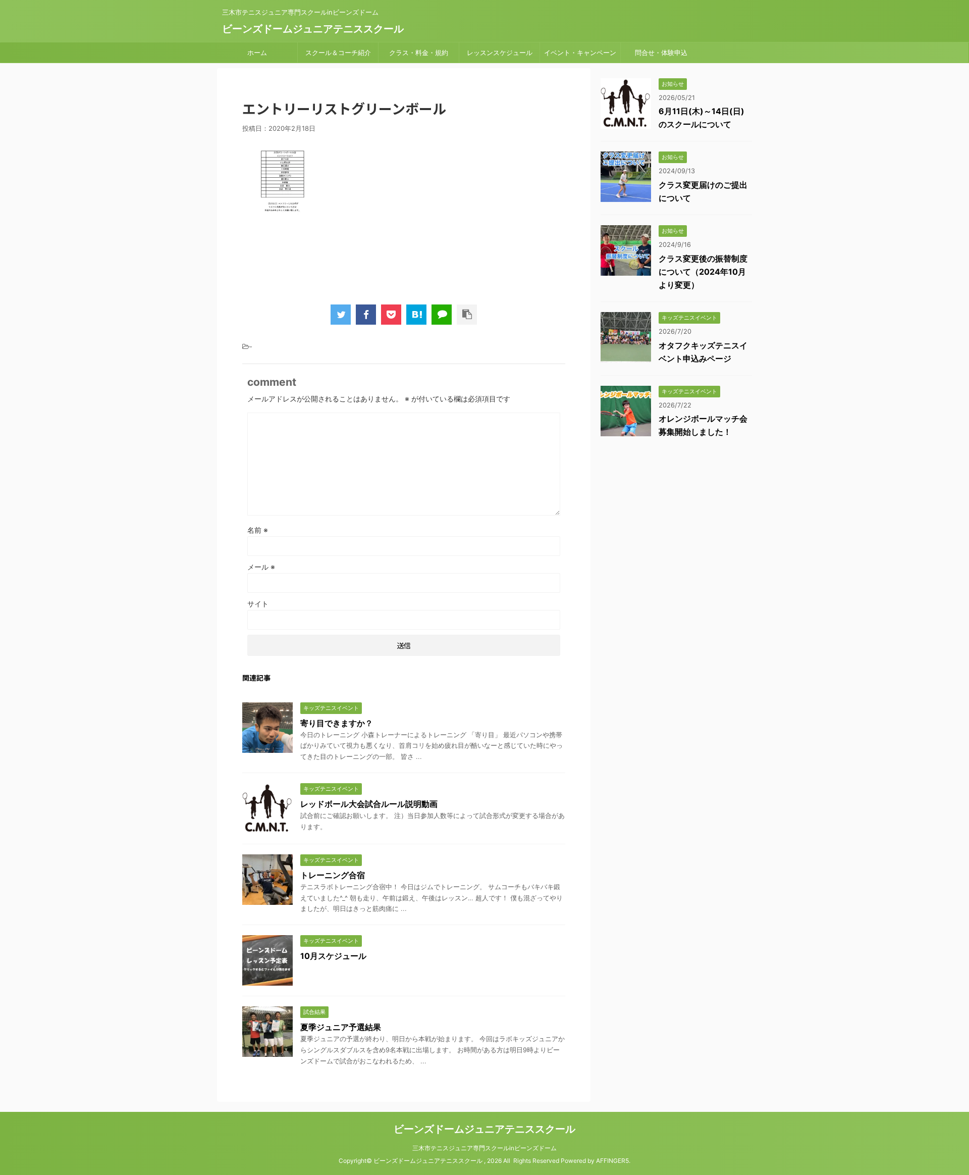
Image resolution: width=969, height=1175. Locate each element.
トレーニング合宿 (332, 875)
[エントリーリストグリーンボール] (416, 314)
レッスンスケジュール (499, 52)
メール (261, 567)
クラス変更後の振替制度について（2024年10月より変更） (703, 271)
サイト (257, 603)
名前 (257, 530)
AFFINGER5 (612, 1160)
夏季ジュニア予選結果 (340, 1027)
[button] (267, 727)
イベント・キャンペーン (580, 52)
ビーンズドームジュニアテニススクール (313, 29)
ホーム (257, 52)
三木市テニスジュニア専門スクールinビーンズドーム (484, 1148)
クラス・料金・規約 (418, 52)
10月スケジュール (333, 956)
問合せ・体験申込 (661, 52)
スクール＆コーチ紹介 (338, 52)
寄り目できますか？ (336, 723)
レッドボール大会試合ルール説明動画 (369, 804)
